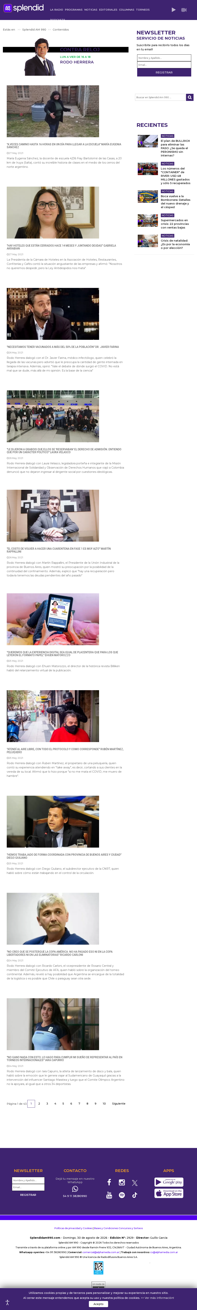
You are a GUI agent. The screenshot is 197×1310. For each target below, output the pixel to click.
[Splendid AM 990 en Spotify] (121, 1195)
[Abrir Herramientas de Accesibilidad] (7, 1302)
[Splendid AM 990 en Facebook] (109, 1182)
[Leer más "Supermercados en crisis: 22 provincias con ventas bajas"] (148, 220)
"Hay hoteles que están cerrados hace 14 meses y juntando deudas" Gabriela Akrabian (61, 247)
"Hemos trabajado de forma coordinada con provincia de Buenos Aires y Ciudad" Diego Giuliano (64, 856)
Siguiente (118, 1103)
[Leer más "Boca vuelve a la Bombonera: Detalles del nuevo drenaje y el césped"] (148, 196)
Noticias (167, 136)
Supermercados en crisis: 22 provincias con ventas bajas (175, 224)
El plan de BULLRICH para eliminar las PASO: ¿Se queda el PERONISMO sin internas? (175, 148)
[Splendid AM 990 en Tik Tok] (134, 1195)
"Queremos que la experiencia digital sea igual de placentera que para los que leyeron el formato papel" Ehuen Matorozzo (62, 654)
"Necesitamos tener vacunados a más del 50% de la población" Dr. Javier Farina (63, 346)
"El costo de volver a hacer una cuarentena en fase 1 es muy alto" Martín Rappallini (59, 550)
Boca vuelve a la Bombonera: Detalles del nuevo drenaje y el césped (175, 202)
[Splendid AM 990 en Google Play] (169, 1182)
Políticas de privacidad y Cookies (73, 1228)
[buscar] (190, 97)
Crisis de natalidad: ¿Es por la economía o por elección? (175, 244)
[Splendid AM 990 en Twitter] (134, 1182)
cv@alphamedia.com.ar (164, 1252)
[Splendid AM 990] (24, 8)
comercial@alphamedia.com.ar (101, 1252)
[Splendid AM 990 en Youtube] (109, 1195)
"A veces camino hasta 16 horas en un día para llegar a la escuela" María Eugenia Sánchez (64, 146)
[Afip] (98, 1267)
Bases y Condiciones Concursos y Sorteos (118, 1228)
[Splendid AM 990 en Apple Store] (169, 1193)
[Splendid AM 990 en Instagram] (121, 1182)
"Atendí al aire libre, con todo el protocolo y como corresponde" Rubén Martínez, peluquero (65, 751)
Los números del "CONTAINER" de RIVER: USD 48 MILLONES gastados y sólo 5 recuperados (175, 176)
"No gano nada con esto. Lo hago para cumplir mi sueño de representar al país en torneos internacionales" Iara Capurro (64, 1059)
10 (104, 1103)
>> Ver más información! (157, 1298)
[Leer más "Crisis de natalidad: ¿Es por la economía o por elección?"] (148, 241)
